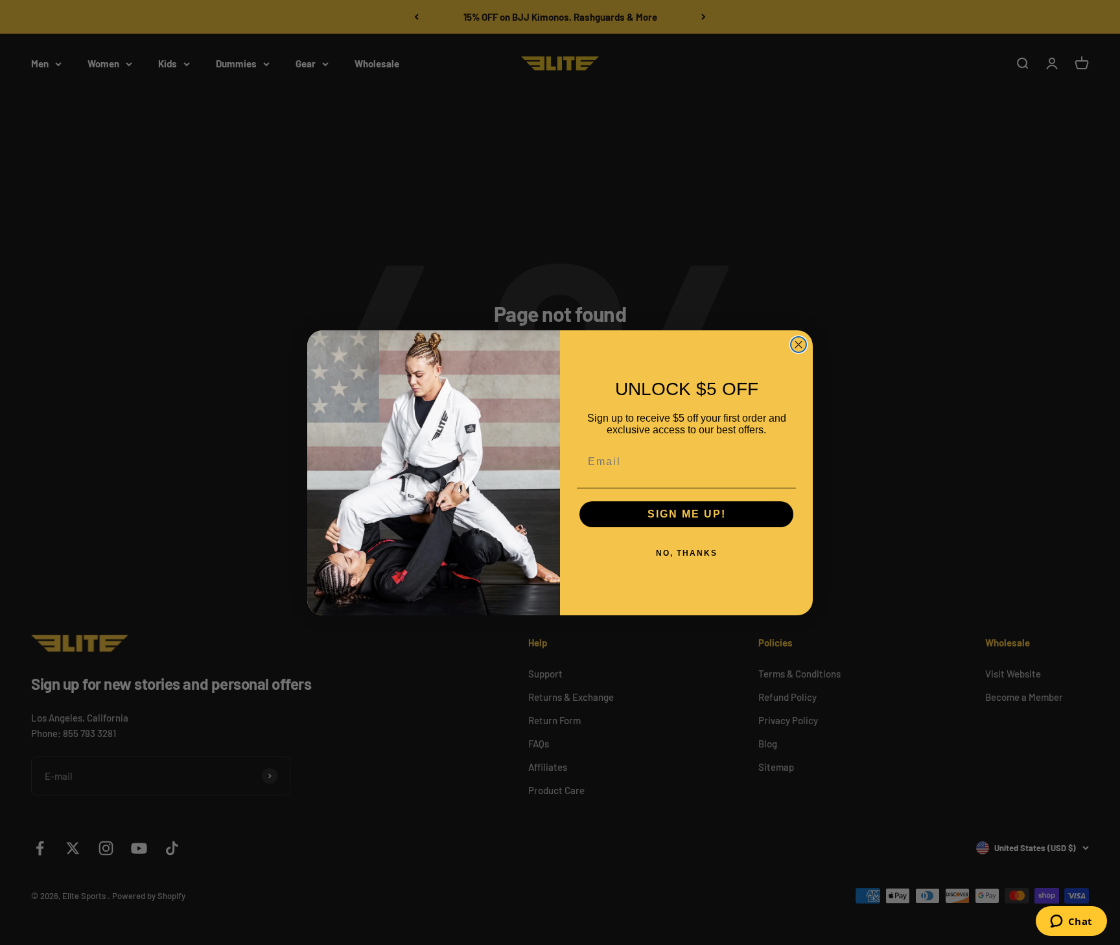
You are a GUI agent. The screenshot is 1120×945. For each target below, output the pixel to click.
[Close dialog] (798, 344)
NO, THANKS (687, 553)
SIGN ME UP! (687, 513)
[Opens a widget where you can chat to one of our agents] (1071, 922)
